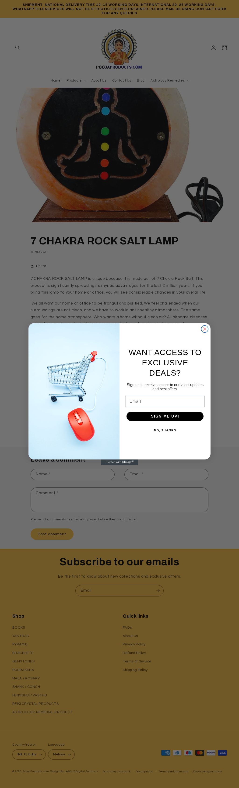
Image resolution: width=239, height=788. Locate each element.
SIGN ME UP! (165, 416)
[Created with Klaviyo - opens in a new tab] (119, 462)
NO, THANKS (165, 430)
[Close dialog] (204, 328)
